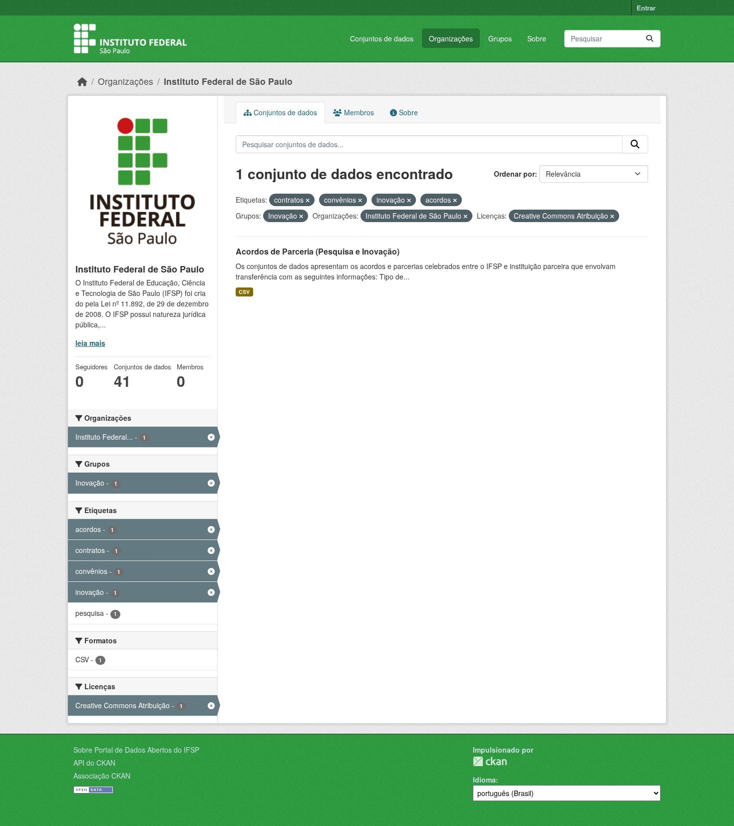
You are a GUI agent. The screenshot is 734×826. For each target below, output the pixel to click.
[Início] (82, 81)
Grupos (500, 38)
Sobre (536, 38)
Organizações (451, 38)
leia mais (90, 343)
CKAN (490, 761)
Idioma (484, 780)
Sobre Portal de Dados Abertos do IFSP (136, 750)
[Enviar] (650, 38)
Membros (358, 112)
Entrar (646, 7)
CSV (244, 291)
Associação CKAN (101, 776)
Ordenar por (514, 174)
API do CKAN (94, 763)
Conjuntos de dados (381, 38)
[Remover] (308, 200)
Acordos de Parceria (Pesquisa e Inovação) (317, 251)
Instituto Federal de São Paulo (228, 81)
